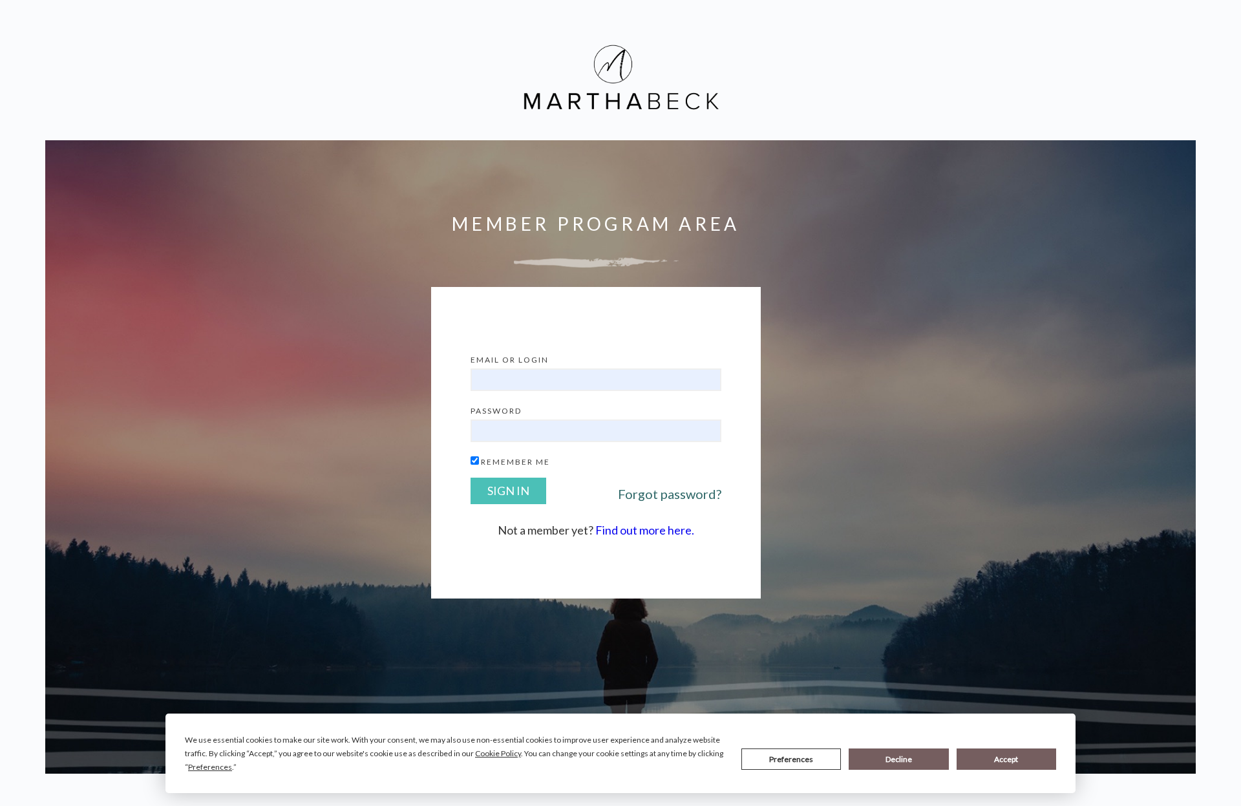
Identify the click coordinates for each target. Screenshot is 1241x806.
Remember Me (515, 462)
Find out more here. (644, 530)
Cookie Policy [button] (498, 753)
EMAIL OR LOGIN (510, 360)
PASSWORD (496, 411)
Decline (899, 759)
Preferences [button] (210, 767)
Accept (1006, 759)
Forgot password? (669, 494)
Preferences (791, 759)
